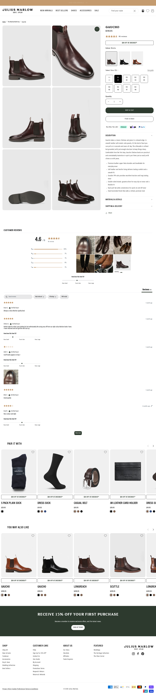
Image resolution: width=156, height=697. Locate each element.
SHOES (74, 11)
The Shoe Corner (99, 656)
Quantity (109, 96)
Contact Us (36, 656)
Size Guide (36, 659)
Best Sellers (6, 668)
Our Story (66, 650)
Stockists (66, 653)
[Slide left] (148, 446)
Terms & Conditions (31, 689)
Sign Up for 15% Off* (40, 653)
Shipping (36, 665)
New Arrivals (6, 653)
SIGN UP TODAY (78, 627)
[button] (46, 11)
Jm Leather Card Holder (124, 503)
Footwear (5, 656)
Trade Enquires (68, 659)
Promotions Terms (38, 668)
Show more (78, 433)
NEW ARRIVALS (46, 11)
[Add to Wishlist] (97, 29)
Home (4, 22)
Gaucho (24, 22)
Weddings (97, 650)
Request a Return (38, 672)
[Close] (134, 11)
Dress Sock (44, 503)
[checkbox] (64, 297)
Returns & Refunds (39, 675)
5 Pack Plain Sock (11, 503)
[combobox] (123, 11)
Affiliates (66, 656)
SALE (97, 11)
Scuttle (114, 586)
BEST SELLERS (62, 11)
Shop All (5, 650)
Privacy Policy (7, 689)
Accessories (6, 659)
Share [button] (110, 213)
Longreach (80, 586)
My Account (36, 662)
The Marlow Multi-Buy (14, 22)
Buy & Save (6, 662)
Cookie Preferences (18, 689)
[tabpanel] (78, 366)
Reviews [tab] (146, 289)
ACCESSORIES (86, 11)
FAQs (34, 650)
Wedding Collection (8, 665)
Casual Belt (80, 503)
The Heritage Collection (101, 653)
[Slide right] (153, 446)
